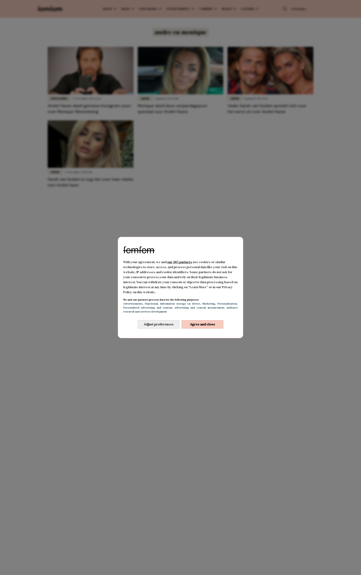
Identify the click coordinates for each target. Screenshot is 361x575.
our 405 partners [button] (179, 262)
